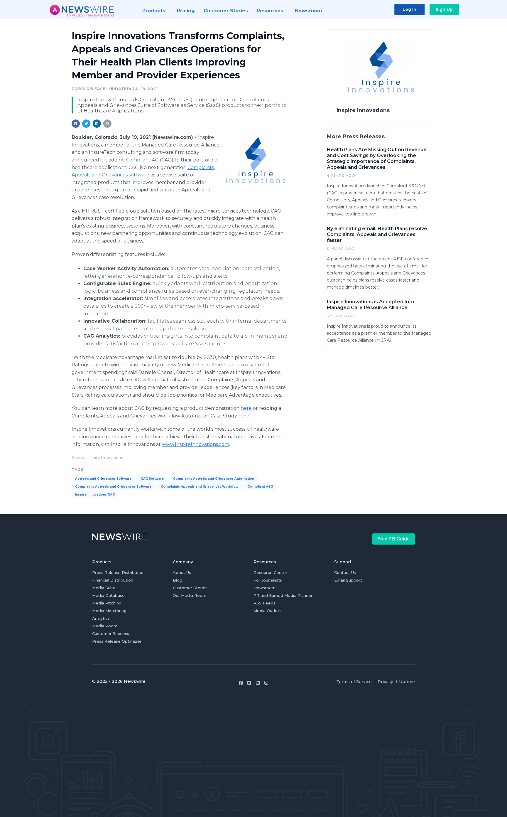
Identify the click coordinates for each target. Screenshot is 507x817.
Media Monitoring (109, 610)
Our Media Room (189, 595)
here (246, 408)
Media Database (108, 595)
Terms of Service (354, 681)
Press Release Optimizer (116, 641)
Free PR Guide (393, 538)
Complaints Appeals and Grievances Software (113, 486)
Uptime (407, 681)
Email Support (348, 580)
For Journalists (268, 580)
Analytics (101, 618)
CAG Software (152, 479)
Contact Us (345, 572)
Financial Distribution (112, 580)
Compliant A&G (260, 486)
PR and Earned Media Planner (283, 595)
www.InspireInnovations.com (195, 444)
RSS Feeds (265, 603)
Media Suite (104, 587)
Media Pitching (106, 603)
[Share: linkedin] (97, 123)
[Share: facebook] (75, 123)
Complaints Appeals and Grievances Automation (213, 479)
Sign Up (444, 9)
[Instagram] (266, 682)
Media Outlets (267, 610)
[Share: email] (107, 123)
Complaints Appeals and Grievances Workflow (199, 486)
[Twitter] (249, 682)
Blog (177, 580)
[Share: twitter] (86, 123)
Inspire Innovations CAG (95, 494)
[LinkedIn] (258, 682)
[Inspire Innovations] (256, 161)
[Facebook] (241, 682)
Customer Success (110, 633)
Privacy (385, 681)
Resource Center (270, 572)
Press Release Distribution (118, 572)
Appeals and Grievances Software (103, 479)
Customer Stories (190, 587)
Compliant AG (142, 160)
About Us (182, 572)
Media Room (104, 626)
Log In (409, 9)
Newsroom (265, 587)
